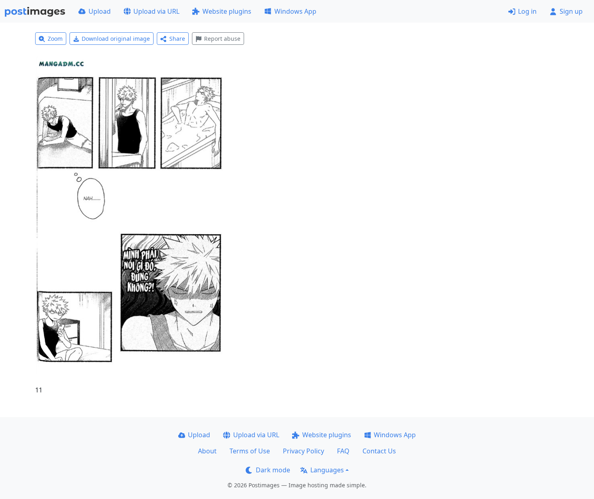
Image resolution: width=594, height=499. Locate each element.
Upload (99, 11)
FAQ (343, 451)
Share (177, 38)
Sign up (571, 11)
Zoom (55, 38)
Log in (527, 11)
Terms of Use (250, 451)
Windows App (295, 11)
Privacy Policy (303, 451)
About (207, 451)
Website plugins (226, 11)
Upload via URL (156, 11)
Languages (327, 469)
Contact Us (379, 451)
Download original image (116, 38)
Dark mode (273, 469)
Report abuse (222, 38)
